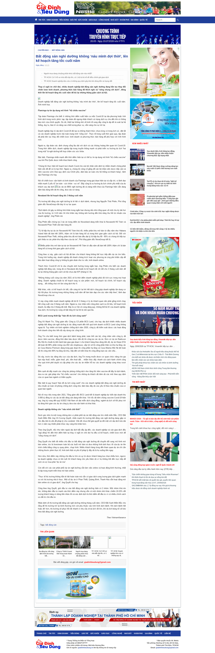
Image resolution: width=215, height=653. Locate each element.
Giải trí (73, 20)
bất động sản (58, 50)
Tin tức (52, 633)
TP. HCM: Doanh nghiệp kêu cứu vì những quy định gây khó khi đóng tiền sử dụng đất (78, 81)
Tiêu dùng (64, 20)
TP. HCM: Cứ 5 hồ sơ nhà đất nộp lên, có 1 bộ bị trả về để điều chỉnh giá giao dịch (76, 77)
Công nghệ (104, 20)
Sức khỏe (82, 20)
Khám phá (124, 20)
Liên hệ (167, 633)
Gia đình (135, 20)
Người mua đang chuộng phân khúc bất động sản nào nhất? (68, 74)
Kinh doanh (52, 20)
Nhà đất (115, 20)
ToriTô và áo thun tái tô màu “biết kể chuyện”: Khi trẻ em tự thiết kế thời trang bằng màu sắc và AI (162, 183)
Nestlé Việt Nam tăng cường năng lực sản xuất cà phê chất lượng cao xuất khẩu (162, 168)
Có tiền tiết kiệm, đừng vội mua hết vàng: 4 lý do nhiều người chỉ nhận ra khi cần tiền (152, 230)
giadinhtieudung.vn (85, 647)
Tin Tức (41, 20)
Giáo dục (93, 20)
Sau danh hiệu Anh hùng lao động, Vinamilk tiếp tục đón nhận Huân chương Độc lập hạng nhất (161, 153)
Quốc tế (144, 20)
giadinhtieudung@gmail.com (97, 562)
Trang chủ (41, 633)
